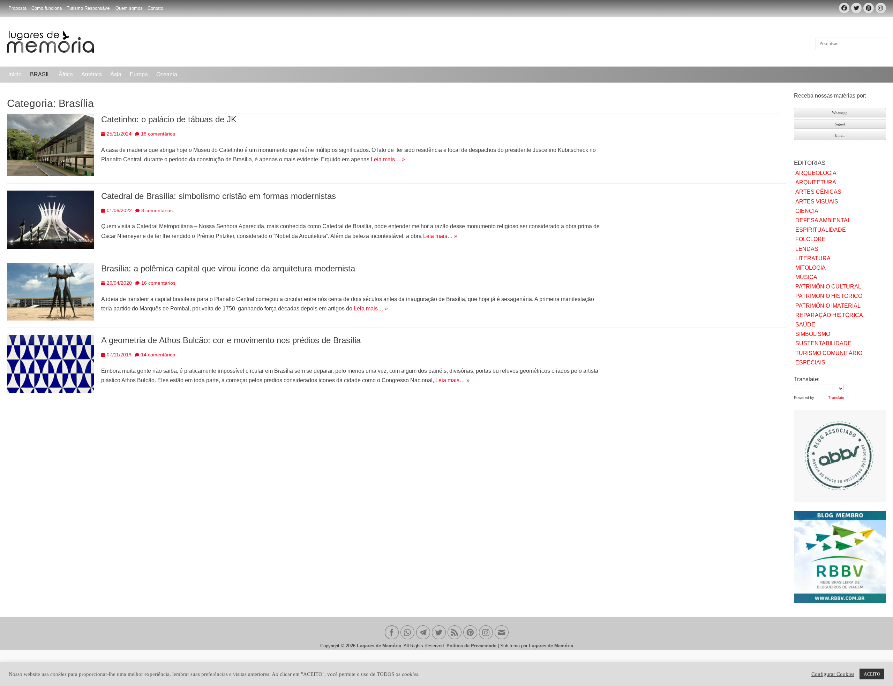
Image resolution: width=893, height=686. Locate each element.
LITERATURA (813, 258)
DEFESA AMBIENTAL (823, 220)
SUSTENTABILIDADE (823, 343)
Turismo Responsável (89, 8)
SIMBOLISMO (812, 334)
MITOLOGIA (810, 268)
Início (15, 74)
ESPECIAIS (810, 362)
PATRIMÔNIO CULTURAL (828, 287)
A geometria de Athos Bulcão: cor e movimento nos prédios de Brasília (231, 340)
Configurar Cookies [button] (832, 674)
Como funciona (46, 8)
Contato (155, 8)
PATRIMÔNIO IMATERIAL (828, 306)
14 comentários (158, 354)
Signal (840, 124)
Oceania (166, 74)
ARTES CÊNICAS (818, 192)
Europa (139, 74)
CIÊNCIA (806, 211)
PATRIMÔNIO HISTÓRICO (828, 296)
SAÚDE (805, 324)
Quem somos (129, 8)
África (66, 74)
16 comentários (158, 134)
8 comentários (157, 210)
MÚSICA (806, 277)
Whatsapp (840, 112)
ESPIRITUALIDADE (820, 230)
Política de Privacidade (471, 645)
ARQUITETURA (815, 182)
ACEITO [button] (872, 674)
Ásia (115, 74)
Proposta (17, 8)
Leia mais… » (388, 159)
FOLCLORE (810, 239)
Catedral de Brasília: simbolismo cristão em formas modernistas (218, 196)
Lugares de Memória (379, 645)
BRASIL (40, 74)
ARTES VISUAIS (816, 202)
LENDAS (806, 249)
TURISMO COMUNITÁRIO (828, 353)
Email (840, 135)
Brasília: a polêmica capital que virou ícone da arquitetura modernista (228, 268)
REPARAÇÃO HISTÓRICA (829, 315)
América (91, 74)
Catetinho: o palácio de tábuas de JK (169, 119)
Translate (836, 397)
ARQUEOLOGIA (815, 173)
